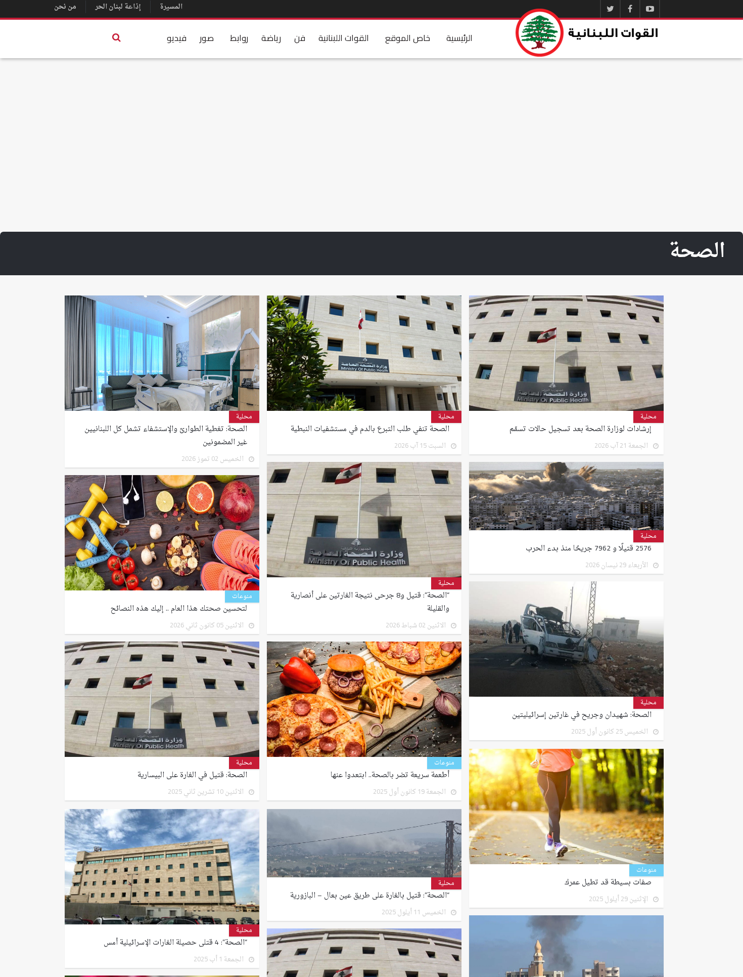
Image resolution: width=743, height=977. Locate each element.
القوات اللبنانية (343, 38)
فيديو (177, 38)
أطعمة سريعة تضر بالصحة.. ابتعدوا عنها (390, 775)
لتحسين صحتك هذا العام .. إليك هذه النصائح (179, 609)
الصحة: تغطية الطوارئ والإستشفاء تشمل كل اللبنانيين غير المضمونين (165, 436)
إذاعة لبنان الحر (118, 7)
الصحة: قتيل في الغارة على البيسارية (192, 775)
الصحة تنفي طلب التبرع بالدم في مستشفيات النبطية (370, 429)
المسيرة (171, 7)
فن (299, 38)
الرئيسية (459, 38)
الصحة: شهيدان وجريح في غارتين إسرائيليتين (582, 715)
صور (207, 38)
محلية (648, 416)
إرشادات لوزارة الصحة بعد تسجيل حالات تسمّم (580, 429)
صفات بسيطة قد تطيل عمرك (608, 881)
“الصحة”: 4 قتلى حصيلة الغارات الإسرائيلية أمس (175, 942)
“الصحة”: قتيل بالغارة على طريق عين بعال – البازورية (369, 895)
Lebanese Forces (587, 33)
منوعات (242, 596)
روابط (239, 38)
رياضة (271, 38)
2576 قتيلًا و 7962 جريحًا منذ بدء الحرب (589, 549)
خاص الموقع (407, 38)
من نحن (65, 7)
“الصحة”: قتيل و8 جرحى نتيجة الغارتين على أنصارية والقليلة (370, 602)
